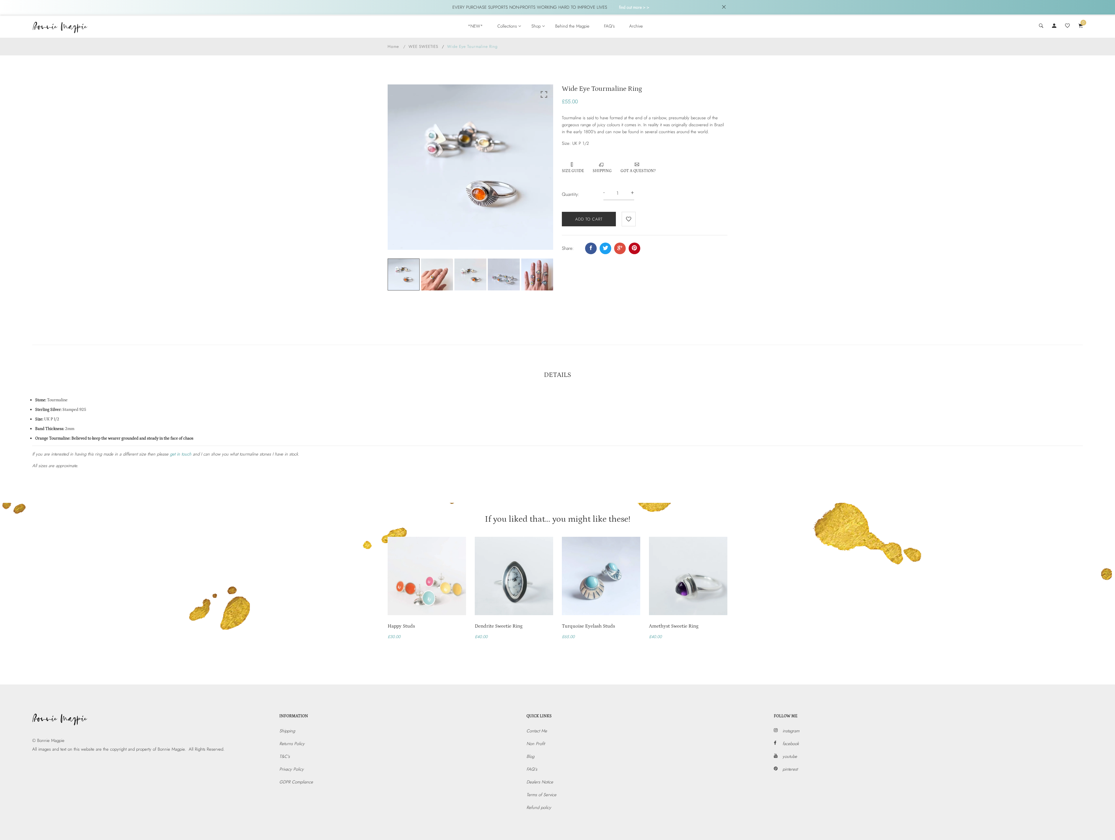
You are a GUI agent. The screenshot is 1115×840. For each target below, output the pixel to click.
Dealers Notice (539, 782)
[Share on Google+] (620, 248)
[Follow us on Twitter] (605, 248)
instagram (791, 731)
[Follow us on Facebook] (591, 248)
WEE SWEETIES (423, 46)
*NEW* (475, 26)
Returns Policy (292, 744)
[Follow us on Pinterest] (634, 248)
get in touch (180, 454)
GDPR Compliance (296, 782)
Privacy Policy (291, 769)
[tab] (557, 376)
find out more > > (634, 7)
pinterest (790, 769)
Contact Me (536, 731)
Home (393, 46)
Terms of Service (541, 795)
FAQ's (609, 26)
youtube (790, 756)
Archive (636, 26)
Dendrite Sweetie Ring (498, 626)
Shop (536, 26)
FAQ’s (531, 769)
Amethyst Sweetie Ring (673, 626)
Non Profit (535, 744)
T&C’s (284, 756)
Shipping (287, 731)
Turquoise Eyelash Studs (588, 626)
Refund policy (538, 807)
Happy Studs (401, 626)
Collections (507, 26)
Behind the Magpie (572, 26)
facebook (791, 744)
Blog (530, 756)
